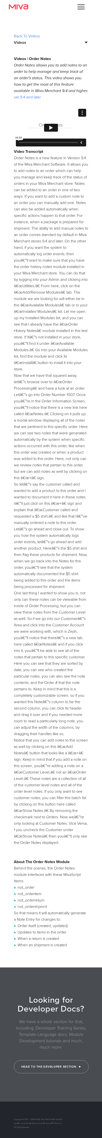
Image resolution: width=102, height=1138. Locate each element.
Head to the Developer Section (49, 1066)
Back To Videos (27, 36)
